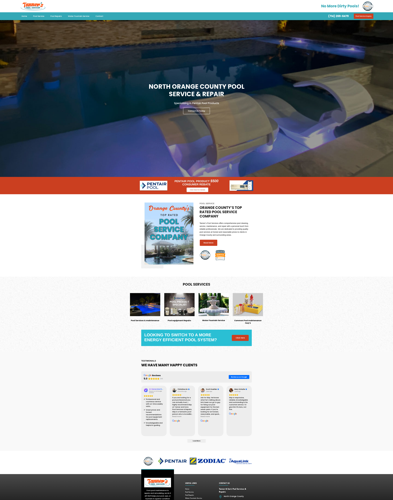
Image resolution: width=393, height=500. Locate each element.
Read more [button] (176, 416)
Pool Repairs (56, 16)
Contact (99, 16)
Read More (208, 242)
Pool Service (38, 16)
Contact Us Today (196, 111)
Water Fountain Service (78, 16)
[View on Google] (174, 390)
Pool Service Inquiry (364, 16)
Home (24, 16)
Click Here (240, 338)
